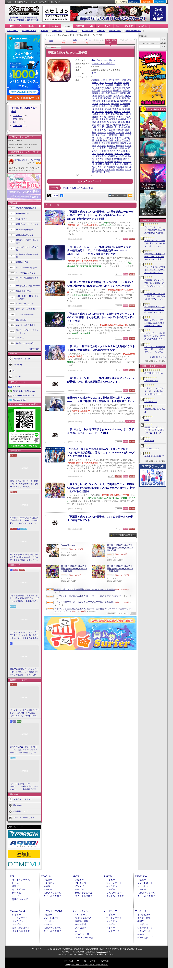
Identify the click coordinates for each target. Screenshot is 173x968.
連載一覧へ (35, 349)
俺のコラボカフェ (23, 291)
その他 (140, 934)
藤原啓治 (109, 159)
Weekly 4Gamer (22, 213)
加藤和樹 (109, 127)
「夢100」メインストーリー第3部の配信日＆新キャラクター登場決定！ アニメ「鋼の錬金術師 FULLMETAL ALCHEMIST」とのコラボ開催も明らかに (99, 250)
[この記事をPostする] (49, 195)
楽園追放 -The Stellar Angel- (154, 410)
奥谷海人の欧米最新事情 (26, 208)
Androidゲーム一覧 (133, 31)
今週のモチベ (21, 219)
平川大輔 (99, 159)
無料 (102, 82)
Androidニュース (29, 31)
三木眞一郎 (110, 169)
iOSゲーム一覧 (115, 31)
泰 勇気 (98, 164)
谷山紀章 (118, 82)
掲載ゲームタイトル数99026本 (24, 17)
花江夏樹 (107, 98)
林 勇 (94, 96)
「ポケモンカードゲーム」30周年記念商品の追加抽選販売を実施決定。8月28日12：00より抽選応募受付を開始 (154, 230)
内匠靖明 (121, 151)
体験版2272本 (32, 20)
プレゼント (18, 365)
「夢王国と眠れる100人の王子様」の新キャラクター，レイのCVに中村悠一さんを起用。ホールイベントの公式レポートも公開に (101, 317)
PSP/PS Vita (141, 876)
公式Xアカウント (22, 2)
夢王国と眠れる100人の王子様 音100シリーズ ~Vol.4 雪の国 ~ (84, 589)
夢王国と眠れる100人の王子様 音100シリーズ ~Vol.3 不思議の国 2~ (120, 568)
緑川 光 (100, 125)
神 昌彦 (121, 122)
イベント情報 (144, 918)
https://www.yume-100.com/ (103, 60)
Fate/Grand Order (151, 381)
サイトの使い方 (39, 2)
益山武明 (99, 161)
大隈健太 (96, 114)
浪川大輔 (119, 127)
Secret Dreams (68, 545)
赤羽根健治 (107, 90)
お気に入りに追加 (118, 195)
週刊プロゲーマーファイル (27, 224)
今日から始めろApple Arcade (28, 286)
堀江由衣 (106, 114)
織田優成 (113, 119)
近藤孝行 (117, 125)
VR (91, 26)
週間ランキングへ (159, 357)
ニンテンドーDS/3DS (51, 911)
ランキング (160, 2)
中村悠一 (108, 172)
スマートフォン (80, 911)
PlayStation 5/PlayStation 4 (23, 395)
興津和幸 (101, 167)
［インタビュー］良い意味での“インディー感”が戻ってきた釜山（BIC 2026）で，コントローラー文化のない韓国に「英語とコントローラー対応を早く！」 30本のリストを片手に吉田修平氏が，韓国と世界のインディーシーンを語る (24, 713)
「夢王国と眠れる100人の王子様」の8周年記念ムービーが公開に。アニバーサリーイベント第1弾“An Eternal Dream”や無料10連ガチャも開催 (100, 215)
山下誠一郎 (125, 103)
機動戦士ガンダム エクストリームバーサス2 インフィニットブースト (154, 430)
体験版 (15, 886)
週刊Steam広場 (22, 262)
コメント (55, 195)
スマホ (67, 26)
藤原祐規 (124, 101)
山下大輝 (120, 132)
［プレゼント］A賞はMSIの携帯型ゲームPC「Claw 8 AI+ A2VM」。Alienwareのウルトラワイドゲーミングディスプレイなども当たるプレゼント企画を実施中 (154, 297)
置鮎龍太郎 (125, 93)
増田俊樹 (104, 119)
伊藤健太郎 (100, 156)
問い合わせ (55, 2)
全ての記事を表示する (124, 535)
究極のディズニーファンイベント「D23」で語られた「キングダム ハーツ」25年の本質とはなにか (24, 749)
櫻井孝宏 (106, 93)
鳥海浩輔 (101, 145)
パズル (105, 80)
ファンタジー (115, 80)
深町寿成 (117, 109)
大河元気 (115, 101)
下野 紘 (108, 125)
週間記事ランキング (21, 358)
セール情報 (57, 31)
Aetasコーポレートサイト (23, 817)
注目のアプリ (71, 31)
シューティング (145, 927)
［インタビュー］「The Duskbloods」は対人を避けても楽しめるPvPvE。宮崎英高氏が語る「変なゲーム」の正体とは (24, 787)
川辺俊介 (109, 138)
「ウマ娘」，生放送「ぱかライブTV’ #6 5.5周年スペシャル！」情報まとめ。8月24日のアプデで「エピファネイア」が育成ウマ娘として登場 (154, 257)
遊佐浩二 (111, 151)
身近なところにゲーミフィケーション (27, 331)
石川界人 (111, 145)
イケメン (109, 82)
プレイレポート (82, 883)
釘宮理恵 (126, 111)
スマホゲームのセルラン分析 (27, 248)
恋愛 (124, 80)
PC (20, 26)
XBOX (31, 26)
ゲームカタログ (145, 937)
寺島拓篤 (99, 169)
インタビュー (87, 31)
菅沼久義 (119, 153)
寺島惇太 (96, 93)
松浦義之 (107, 164)
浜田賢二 (117, 106)
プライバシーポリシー (22, 799)
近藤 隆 (125, 164)
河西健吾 (120, 167)
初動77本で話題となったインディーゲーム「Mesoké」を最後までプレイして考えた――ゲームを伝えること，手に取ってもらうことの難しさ (24, 672)
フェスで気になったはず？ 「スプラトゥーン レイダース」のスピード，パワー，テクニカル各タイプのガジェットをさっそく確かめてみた (24, 635)
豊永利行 (99, 88)
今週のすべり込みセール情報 (27, 255)
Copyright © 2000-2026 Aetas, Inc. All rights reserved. (86, 964)
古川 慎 (109, 96)
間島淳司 (120, 130)
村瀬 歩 (118, 140)
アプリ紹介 (80, 927)
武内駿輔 (109, 161)
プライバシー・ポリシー (87, 961)
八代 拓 (100, 127)
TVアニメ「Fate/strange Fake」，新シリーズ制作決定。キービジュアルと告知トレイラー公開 (154, 350)
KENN (128, 169)
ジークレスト (98, 63)
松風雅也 (96, 143)
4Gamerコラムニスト (24, 304)
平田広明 (106, 101)
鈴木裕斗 (121, 117)
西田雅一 (119, 138)
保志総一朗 (107, 106)
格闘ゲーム (142, 921)
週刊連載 (16, 893)
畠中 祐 (98, 140)
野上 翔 (108, 109)
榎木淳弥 (101, 122)
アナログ (129, 26)
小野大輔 (117, 88)
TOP (12, 26)
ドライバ (17, 377)
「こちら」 (101, 952)
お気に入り (134, 2)
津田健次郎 (105, 103)
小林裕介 (126, 88)
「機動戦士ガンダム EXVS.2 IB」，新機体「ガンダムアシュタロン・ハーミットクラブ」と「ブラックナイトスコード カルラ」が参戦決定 (154, 283)
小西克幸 (117, 98)
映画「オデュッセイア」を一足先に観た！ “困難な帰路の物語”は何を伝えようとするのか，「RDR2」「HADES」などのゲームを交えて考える (24, 484)
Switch (55, 26)
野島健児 (126, 140)
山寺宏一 (104, 148)
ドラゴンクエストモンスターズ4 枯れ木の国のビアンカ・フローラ (154, 391)
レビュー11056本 (16, 20)
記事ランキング (20, 899)
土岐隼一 (122, 135)
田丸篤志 (115, 103)
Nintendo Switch (19, 400)
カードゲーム (144, 924)
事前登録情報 (81, 921)
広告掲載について (20, 811)
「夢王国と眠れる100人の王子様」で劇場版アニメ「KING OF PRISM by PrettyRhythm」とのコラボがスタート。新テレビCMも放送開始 (101, 488)
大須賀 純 (122, 148)
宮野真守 (96, 101)
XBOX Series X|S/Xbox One (24, 391)
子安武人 (99, 85)
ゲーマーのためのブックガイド (27, 279)
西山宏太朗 (112, 122)
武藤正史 (99, 109)
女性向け (80, 26)
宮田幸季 (113, 135)
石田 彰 (101, 96)
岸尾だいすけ (101, 135)
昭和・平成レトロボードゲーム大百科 (27, 297)
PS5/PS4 (42, 26)
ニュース (17, 115)
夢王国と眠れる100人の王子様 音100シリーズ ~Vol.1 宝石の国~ (120, 547)
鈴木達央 (115, 93)
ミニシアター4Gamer (24, 314)
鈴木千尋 (124, 114)
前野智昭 (113, 148)
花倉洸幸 (115, 114)
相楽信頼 (117, 164)
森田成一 (120, 169)
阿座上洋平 (108, 140)
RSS (9, 2)
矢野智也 (96, 106)
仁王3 (146, 420)
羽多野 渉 (117, 90)
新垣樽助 (109, 153)
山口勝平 (111, 156)
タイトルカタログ (52, 896)
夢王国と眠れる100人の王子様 (27, 160)
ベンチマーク (112, 931)
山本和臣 (109, 85)
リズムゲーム (144, 931)
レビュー (17, 122)
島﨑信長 (118, 159)
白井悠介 (101, 132)
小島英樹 (111, 130)
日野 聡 (117, 111)
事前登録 (44, 31)
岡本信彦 (115, 143)
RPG (94, 73)
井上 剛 (103, 151)
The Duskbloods (150, 402)
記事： (31, 163)
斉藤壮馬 (111, 167)
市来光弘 (120, 156)
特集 (15, 119)
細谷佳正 (99, 111)
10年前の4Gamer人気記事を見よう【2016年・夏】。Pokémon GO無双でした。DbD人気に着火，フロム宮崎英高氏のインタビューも (24, 521)
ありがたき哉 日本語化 (25, 325)
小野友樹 (96, 90)
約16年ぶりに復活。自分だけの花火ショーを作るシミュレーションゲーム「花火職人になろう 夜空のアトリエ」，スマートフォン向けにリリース (154, 244)
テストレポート (114, 918)
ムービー (101, 31)
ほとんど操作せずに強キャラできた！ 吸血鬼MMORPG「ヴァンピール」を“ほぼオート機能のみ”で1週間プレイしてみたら (24, 598)
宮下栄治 (118, 161)
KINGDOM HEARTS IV (154, 456)
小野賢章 (111, 117)
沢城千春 (111, 132)
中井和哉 (122, 119)
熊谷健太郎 (97, 172)
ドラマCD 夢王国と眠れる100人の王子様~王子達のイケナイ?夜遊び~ (88, 596)
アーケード (140, 911)
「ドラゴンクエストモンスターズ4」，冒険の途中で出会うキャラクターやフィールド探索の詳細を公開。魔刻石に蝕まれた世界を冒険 (154, 310)
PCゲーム (17, 386)
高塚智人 (124, 143)
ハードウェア (104, 26)
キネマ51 (20, 338)
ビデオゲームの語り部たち (27, 309)
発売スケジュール (52, 893)
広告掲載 (104, 961)
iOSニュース (12, 31)
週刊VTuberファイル (24, 235)
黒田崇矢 (126, 98)
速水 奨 (98, 98)
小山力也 (101, 130)
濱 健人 (108, 88)
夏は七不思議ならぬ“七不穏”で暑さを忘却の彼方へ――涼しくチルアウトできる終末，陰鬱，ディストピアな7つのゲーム (24, 557)
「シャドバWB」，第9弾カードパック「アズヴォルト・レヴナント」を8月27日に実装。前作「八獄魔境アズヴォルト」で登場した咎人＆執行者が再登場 (154, 270)
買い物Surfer (21, 320)
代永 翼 (100, 153)
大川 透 (103, 117)
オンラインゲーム (21, 879)
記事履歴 (147, 2)
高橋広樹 (106, 143)
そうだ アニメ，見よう (25, 273)
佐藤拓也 (127, 90)
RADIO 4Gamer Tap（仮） (27, 268)
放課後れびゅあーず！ (25, 343)
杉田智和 (120, 145)
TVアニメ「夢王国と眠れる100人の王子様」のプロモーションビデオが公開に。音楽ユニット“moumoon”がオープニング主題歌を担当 (100, 452)
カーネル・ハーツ (151, 448)
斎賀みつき (119, 96)
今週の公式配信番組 (24, 230)
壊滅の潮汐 (149, 441)
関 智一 (100, 138)
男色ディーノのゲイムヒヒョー (27, 241)
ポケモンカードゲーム (153, 373)
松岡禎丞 (109, 111)
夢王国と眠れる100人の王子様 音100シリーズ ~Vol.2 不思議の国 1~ (74, 568)
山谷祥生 (118, 85)
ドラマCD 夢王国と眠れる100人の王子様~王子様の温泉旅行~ (84, 602)
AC (117, 26)
